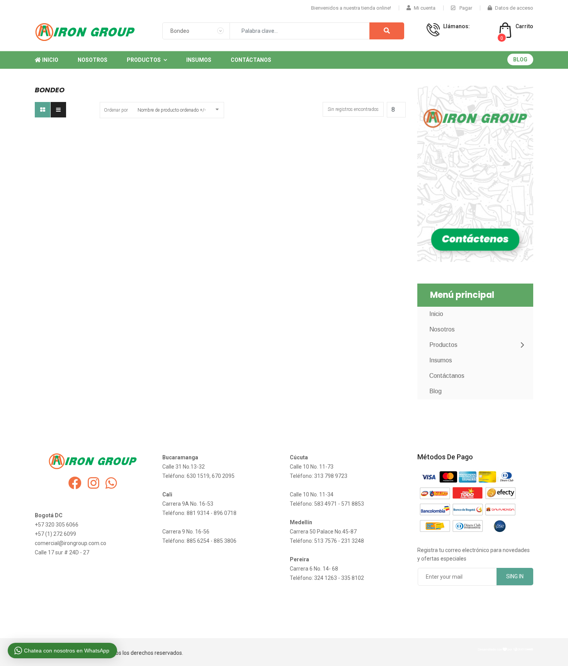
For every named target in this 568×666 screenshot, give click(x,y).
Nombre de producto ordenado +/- (172, 110)
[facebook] (75, 483)
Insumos (198, 60)
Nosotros (92, 60)
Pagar (465, 8)
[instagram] (93, 483)
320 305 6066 (462, 34)
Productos (144, 60)
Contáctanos (251, 60)
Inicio (49, 60)
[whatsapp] (111, 483)
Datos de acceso (514, 8)
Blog (520, 59)
